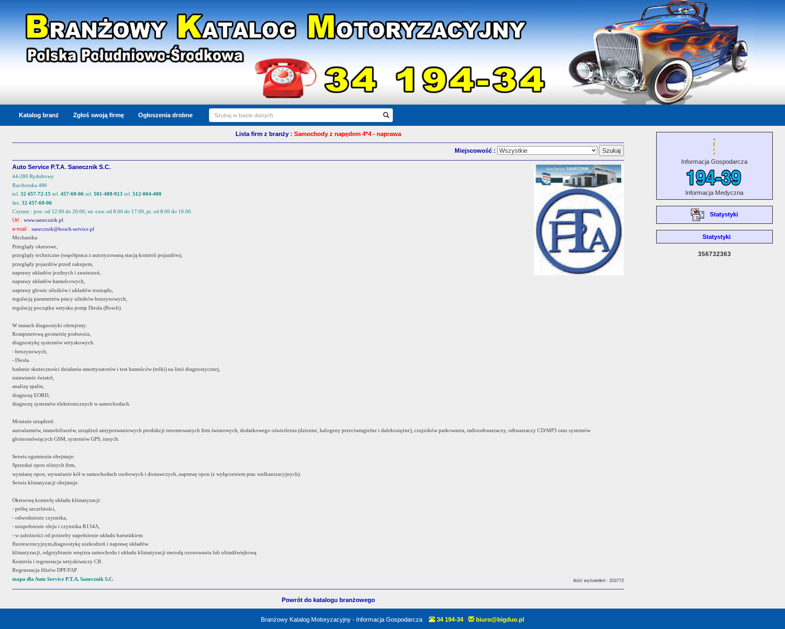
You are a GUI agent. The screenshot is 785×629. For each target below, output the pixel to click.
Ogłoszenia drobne (165, 115)
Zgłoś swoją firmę (98, 115)
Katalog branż (39, 115)
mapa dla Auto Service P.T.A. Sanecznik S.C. (63, 579)
